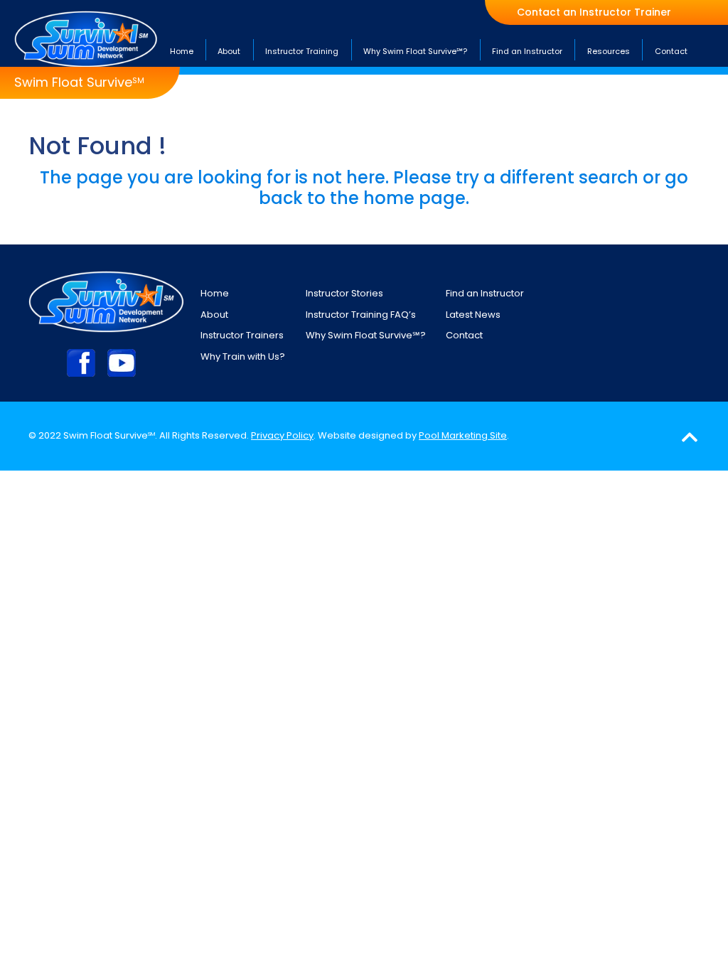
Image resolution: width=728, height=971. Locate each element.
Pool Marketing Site (463, 435)
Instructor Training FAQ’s (361, 314)
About (214, 314)
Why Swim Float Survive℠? (366, 335)
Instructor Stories (344, 293)
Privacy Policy (282, 435)
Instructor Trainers (242, 335)
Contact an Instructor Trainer (594, 12)
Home (214, 293)
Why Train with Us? (242, 356)
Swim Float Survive (79, 82)
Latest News (473, 314)
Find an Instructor (485, 293)
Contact (464, 335)
